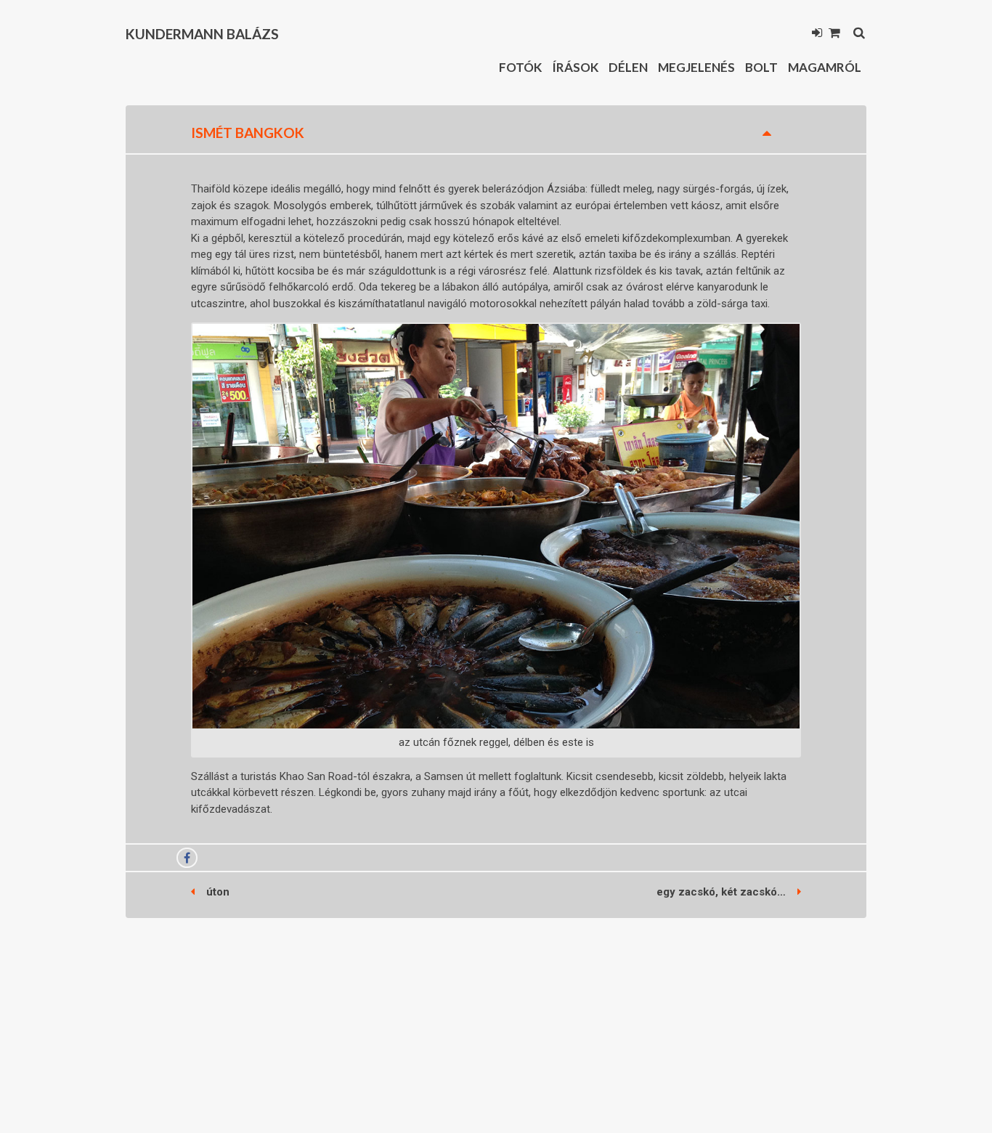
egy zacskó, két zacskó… (721, 891)
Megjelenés (696, 67)
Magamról (824, 67)
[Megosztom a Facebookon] (187, 858)
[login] (817, 33)
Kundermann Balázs (202, 33)
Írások (575, 67)
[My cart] (834, 33)
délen (628, 67)
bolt (761, 67)
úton (217, 891)
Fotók (520, 67)
